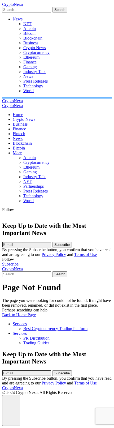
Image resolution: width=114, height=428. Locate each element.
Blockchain (32, 38)
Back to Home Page (19, 315)
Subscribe (62, 245)
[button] (11, 410)
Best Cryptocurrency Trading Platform (55, 328)
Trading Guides (36, 343)
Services (20, 324)
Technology (33, 86)
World (28, 90)
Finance (30, 62)
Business (30, 43)
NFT (27, 24)
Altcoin (29, 28)
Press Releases (35, 81)
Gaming (30, 67)
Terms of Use (85, 254)
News (18, 19)
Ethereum (31, 57)
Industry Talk (34, 71)
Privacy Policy (54, 254)
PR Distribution (36, 338)
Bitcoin (29, 33)
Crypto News (34, 47)
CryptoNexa (12, 4)
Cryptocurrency (36, 52)
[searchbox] (26, 9)
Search (59, 10)
